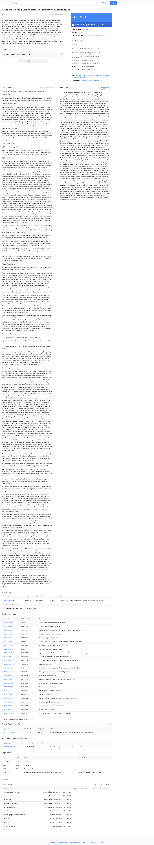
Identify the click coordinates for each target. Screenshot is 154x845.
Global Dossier (92, 80)
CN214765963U (8, 679)
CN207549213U (8, 653)
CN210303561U (8, 694)
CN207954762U (8, 626)
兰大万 (80, 32)
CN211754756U (8, 660)
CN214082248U (8, 675)
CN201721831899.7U (9, 732)
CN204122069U (8, 638)
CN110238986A (8, 622)
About (53, 842)
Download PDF (79, 24)
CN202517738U (8, 634)
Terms (84, 842)
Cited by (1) (78, 76)
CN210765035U (8, 687)
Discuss (99, 80)
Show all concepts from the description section (17, 830)
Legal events (86, 76)
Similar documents (96, 76)
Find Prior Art (92, 24)
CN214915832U (8, 630)
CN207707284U (8, 641)
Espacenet (84, 80)
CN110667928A (8, 601)
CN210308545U (8, 664)
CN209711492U (8, 645)
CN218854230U (8, 702)
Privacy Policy (93, 842)
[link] (11, 792)
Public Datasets (75, 842)
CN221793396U (8, 706)
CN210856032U (8, 713)
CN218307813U (8, 668)
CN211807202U (8, 683)
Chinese (85, 29)
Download (98, 785)
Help (101, 842)
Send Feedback (62, 842)
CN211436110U (8, 690)
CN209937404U (8, 649)
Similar (102, 24)
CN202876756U (8, 672)
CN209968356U (8, 698)
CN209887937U (8, 709)
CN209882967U (8, 656)
